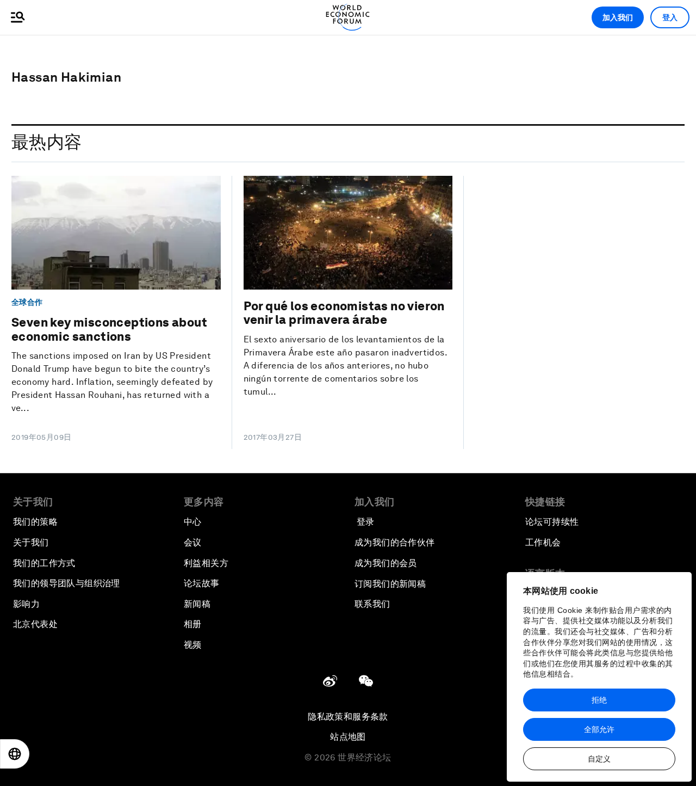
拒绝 (599, 700)
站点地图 (348, 737)
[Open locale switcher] (15, 754)
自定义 (599, 758)
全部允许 (599, 729)
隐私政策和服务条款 (348, 716)
